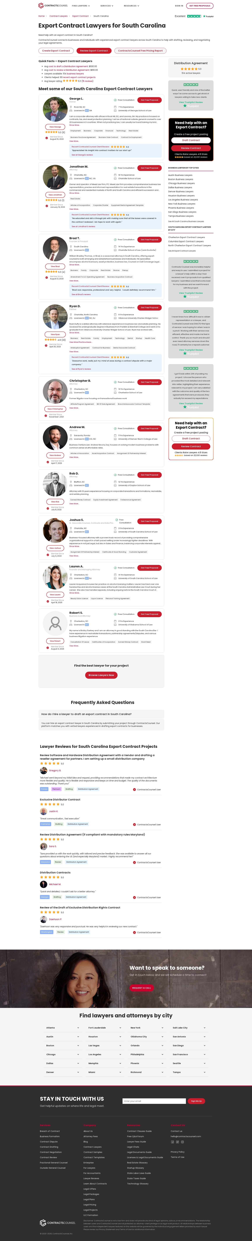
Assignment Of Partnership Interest (131, 453)
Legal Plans (89, 1199)
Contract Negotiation (51, 1152)
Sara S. (53, 846)
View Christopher (55, 409)
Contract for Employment (131, 137)
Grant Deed (145, 642)
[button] (62, 1027)
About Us (88, 1131)
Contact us (176, 1131)
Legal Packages (91, 1194)
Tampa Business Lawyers (181, 216)
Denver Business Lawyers (180, 191)
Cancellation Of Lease (80, 642)
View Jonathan (55, 195)
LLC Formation (91, 1215)
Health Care (150, 338)
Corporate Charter (100, 205)
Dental (130, 338)
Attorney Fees (91, 1136)
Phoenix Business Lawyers (181, 207)
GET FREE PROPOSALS (199, 5)
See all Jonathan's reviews (83, 226)
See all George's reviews (82, 155)
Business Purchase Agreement (83, 137)
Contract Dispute (49, 1141)
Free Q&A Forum (135, 1136)
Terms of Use (177, 1157)
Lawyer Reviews (91, 1178)
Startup (139, 338)
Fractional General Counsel (54, 1162)
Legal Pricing (90, 1204)
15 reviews (87, 81)
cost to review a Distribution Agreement (69, 70)
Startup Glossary (135, 1167)
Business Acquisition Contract (119, 277)
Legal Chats (133, 1146)
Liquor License (97, 598)
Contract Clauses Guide (139, 1131)
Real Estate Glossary (137, 1162)
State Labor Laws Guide (139, 1173)
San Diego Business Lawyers (182, 211)
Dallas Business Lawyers (180, 187)
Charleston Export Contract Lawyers (186, 237)
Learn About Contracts (95, 1183)
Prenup (125, 270)
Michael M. (55, 884)
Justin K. (53, 811)
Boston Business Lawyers (180, 179)
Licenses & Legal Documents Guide (145, 1157)
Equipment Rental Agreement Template (127, 205)
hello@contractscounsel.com (186, 1136)
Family (83, 270)
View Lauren (55, 594)
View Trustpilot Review (191, 102)
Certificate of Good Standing (114, 552)
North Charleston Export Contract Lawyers (189, 245)
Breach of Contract (50, 1131)
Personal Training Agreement (118, 598)
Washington (46, 932)
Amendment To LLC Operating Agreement (87, 277)
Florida (44, 789)
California (45, 824)
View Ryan (55, 334)
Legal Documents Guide (139, 1152)
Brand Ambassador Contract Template (134, 404)
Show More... (74, 125)
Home (41, 16)
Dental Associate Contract (124, 348)
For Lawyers (89, 1167)
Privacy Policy (177, 1151)
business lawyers (75, 73)
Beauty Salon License (79, 598)
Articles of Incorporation (80, 205)
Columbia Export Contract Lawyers (186, 241)
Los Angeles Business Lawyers (183, 199)
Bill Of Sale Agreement (106, 404)
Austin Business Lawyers (180, 175)
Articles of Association (80, 453)
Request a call (141, 987)
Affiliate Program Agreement (82, 404)
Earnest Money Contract (80, 500)
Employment (76, 131)
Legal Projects (91, 1209)
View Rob (55, 501)
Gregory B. (55, 770)
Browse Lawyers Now (101, 675)
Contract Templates (94, 1157)
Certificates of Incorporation (103, 642)
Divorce (116, 270)
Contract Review (48, 1157)
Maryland (45, 862)
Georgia (44, 897)
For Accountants (92, 1173)
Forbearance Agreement (131, 500)
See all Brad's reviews (81, 294)
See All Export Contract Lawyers (182, 251)
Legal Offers (90, 1188)
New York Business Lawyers (181, 203)
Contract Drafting (49, 1146)
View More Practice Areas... (81, 342)
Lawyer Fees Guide (136, 1141)
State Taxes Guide (136, 1178)
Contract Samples (93, 1152)
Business (87, 131)
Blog (86, 1141)
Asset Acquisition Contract (103, 453)
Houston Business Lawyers (181, 195)
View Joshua (55, 548)
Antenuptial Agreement (80, 348)
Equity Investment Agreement (105, 500)
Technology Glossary (137, 1183)
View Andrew (55, 455)
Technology (121, 131)
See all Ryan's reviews (81, 369)
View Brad (55, 266)
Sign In (179, 5)
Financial (109, 131)
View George (55, 127)
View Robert (55, 641)
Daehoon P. (55, 919)
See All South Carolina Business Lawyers (186, 221)
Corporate (98, 131)
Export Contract (80, 16)
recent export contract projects (79, 77)
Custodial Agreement (138, 552)
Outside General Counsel (52, 1167)
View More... (74, 141)
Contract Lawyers (59, 16)
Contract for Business (101, 348)
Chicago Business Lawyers (181, 183)
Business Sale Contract (108, 137)
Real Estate (133, 131)
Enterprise (89, 1162)
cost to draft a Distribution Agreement (68, 66)
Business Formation (50, 1136)
